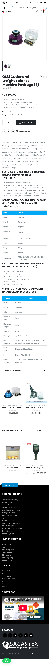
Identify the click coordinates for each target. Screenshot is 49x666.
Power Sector (7, 531)
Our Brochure (7, 576)
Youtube (20, 635)
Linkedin (31, 635)
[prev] (41, 76)
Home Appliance (8, 520)
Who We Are (6, 571)
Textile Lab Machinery (32, 115)
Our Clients (6, 581)
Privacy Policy (41, 654)
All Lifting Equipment (9, 515)
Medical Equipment (9, 526)
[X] (33, 2)
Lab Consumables (8, 502)
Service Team (7, 552)
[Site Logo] (7, 12)
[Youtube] (41, 2)
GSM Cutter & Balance (17, 115)
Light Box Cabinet (22, 465)
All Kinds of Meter (8, 507)
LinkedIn (13, 131)
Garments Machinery (10, 505)
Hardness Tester (30, 465)
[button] (4, 8)
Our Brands (6, 573)
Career (4, 584)
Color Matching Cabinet (9, 465)
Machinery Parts (8, 533)
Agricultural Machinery (10, 518)
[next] (45, 76)
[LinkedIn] (45, 2)
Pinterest (15, 635)
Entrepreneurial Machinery (12, 528)
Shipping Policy (7, 558)
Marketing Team (8, 550)
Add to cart (27, 123)
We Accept (6, 586)
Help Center (6, 544)
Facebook (4, 131)
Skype (26, 635)
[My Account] (37, 11)
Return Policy (7, 560)
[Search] (43, 8)
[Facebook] (30, 2)
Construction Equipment (11, 523)
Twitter (8, 131)
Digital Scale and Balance (11, 510)
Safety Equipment (8, 513)
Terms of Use (30, 654)
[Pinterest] (37, 2)
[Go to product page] (12, 392)
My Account (6, 555)
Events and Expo (8, 579)
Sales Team (6, 547)
